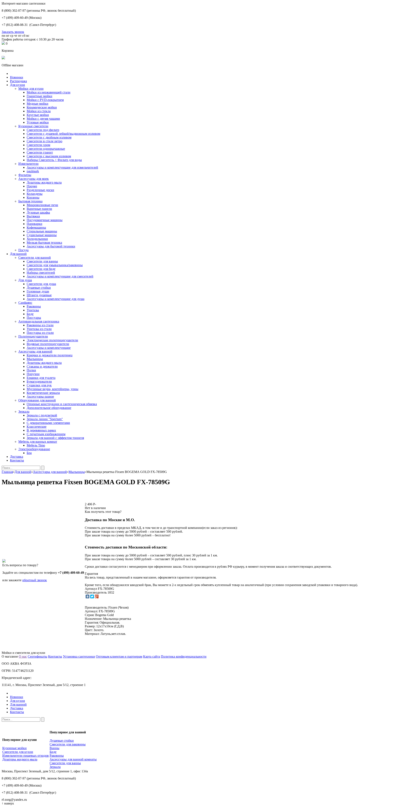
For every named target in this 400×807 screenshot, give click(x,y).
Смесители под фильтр (43, 130)
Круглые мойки (38, 115)
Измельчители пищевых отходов (25, 755)
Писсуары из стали (40, 332)
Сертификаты (37, 656)
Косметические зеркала (43, 393)
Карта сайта (151, 656)
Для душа (25, 280)
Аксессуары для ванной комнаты (73, 759)
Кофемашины (36, 227)
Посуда (23, 250)
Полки (31, 370)
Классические (36, 426)
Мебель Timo (36, 445)
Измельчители (28, 163)
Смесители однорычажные (46, 148)
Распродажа (18, 81)
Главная (7, 472)
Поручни (33, 374)
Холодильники (37, 239)
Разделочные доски (40, 190)
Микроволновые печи (42, 205)
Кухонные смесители (33, 126)
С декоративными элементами (48, 423)
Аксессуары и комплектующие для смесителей (60, 276)
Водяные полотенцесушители (48, 344)
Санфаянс (25, 302)
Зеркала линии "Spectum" (45, 419)
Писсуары (34, 317)
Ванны (54, 748)
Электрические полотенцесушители (52, 340)
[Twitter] (92, 596)
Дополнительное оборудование (49, 408)
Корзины (33, 197)
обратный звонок (34, 580)
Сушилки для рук (39, 385)
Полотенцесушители (33, 336)
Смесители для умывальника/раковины (55, 265)
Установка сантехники (79, 656)
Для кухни (17, 85)
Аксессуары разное (40, 396)
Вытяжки (33, 216)
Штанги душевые (39, 295)
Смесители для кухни (17, 752)
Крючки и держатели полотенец (49, 355)
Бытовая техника (30, 201)
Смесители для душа (41, 284)
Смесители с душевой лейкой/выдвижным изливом (63, 133)
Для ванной (18, 254)
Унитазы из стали (39, 329)
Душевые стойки (39, 287)
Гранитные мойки (39, 96)
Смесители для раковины (68, 744)
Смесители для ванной (34, 257)
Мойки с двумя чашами (43, 118)
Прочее (32, 186)
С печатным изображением (46, 434)
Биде (30, 314)
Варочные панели (39, 209)
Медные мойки (37, 103)
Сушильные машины (42, 235)
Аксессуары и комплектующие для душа (55, 299)
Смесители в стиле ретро (44, 141)
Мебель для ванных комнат (37, 441)
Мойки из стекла (39, 111)
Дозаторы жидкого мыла (44, 182)
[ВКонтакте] (87, 596)
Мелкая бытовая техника (44, 242)
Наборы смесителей (41, 272)
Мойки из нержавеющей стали (48, 92)
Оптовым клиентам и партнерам (119, 656)
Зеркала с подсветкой (42, 415)
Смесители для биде (41, 269)
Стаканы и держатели (42, 366)
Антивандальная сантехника (38, 321)
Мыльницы (35, 359)
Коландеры (34, 193)
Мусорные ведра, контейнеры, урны (52, 389)
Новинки (16, 77)
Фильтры (24, 175)
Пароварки (34, 224)
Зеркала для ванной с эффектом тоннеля (55, 438)
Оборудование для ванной (37, 400)
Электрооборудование (34, 449)
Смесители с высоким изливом (49, 156)
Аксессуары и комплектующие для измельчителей (62, 167)
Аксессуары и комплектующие (49, 347)
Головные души (38, 291)
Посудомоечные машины (44, 220)
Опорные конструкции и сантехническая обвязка (62, 404)
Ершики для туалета (41, 378)
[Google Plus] (97, 596)
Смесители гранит (40, 152)
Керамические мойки (42, 107)
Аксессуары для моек (33, 178)
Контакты (17, 460)
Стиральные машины (42, 231)
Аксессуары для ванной (35, 351)
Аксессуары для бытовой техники (51, 246)
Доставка (16, 456)
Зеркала (23, 411)
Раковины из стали (40, 325)
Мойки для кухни (31, 88)
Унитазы (33, 310)
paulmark (33, 171)
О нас (23, 656)
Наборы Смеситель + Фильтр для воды (54, 160)
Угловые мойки (38, 122)
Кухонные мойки (14, 748)
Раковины (34, 306)
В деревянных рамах (41, 430)
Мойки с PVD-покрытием (45, 100)
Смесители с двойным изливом (49, 137)
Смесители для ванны (42, 261)
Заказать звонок (13, 32)
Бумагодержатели (39, 381)
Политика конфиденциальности (183, 656)
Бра (29, 453)
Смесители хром (38, 145)
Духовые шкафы (38, 212)
